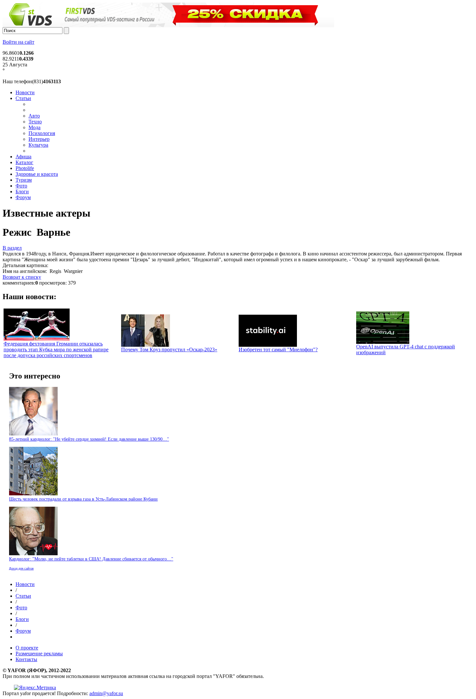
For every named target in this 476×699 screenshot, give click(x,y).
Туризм (24, 180)
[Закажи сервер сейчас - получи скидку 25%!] (168, 25)
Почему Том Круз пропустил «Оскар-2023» (169, 349)
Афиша (23, 156)
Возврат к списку (22, 277)
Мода (34, 127)
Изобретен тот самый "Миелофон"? (278, 349)
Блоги (22, 191)
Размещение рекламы (39, 653)
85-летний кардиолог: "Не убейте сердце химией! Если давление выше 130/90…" (89, 439)
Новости (25, 92)
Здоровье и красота (37, 174)
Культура (38, 145)
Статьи (23, 98)
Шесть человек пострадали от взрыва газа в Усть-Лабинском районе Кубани (83, 499)
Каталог (24, 162)
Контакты (26, 659)
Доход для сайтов (21, 568)
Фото (21, 185)
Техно (35, 121)
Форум (23, 197)
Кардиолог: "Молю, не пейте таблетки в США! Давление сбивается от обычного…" (91, 559)
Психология (41, 133)
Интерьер (39, 139)
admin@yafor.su (106, 693)
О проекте (27, 647)
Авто (34, 115)
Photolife (25, 168)
